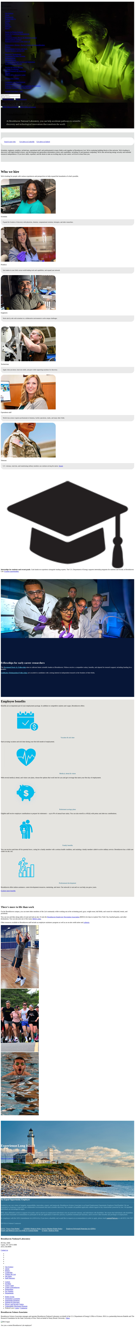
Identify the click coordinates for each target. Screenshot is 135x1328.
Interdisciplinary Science (13, 39)
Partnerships (9, 1289)
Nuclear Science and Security (15, 51)
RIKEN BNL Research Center (15, 75)
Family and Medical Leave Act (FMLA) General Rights (19, 1230)
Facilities (8, 1284)
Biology (7, 47)
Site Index (8, 1276)
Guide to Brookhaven (12, 1287)
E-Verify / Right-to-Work (50, 1230)
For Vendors (9, 1291)
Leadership (8, 1272)
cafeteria (86, 922)
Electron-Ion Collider (12, 78)
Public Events (9, 1297)
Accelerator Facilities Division (15, 56)
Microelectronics (10, 60)
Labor (17, 1308)
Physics (7, 73)
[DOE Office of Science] (18, 107)
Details (61, 466)
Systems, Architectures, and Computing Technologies (23, 86)
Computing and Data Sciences (15, 82)
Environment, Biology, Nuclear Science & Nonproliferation (25, 45)
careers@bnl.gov (112, 1218)
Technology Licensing (12, 1299)
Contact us (4, 1250)
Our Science (9, 13)
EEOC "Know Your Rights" (10, 1229)
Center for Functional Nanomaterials (17, 34)
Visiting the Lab (10, 1274)
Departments (9, 17)
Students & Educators (12, 1302)
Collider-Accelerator (12, 69)
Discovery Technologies (13, 54)
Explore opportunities (11, 571)
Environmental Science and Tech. (16, 49)
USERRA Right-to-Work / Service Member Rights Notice (43, 1229)
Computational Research (13, 84)
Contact (7, 25)
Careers (7, 21)
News (7, 23)
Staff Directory (10, 1278)
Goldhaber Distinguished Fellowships (14, 673)
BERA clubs (36, 919)
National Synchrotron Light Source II (17, 41)
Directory (8, 26)
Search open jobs (10, 142)
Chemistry (8, 36)
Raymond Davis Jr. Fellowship (15, 667)
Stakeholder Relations (12, 1300)
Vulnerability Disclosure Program (16, 1306)
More (68, 1318)
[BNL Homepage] (14, 99)
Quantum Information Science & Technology (20, 62)
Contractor (23, 1308)
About (7, 15)
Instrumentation (10, 58)
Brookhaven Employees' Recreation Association (63, 917)
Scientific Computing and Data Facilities (18, 88)
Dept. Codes (18, 91)
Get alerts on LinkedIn (26, 142)
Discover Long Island (8, 1158)
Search (7, 28)
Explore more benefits (8, 891)
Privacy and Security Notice (14, 1304)
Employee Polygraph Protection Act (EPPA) (81, 1229)
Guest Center (9, 1285)
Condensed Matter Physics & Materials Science (21, 38)
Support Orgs (9, 91)
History (7, 1271)
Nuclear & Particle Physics (14, 67)
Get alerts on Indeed (43, 142)
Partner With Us (10, 19)
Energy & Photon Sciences (14, 32)
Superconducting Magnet (13, 64)
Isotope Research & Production (15, 71)
